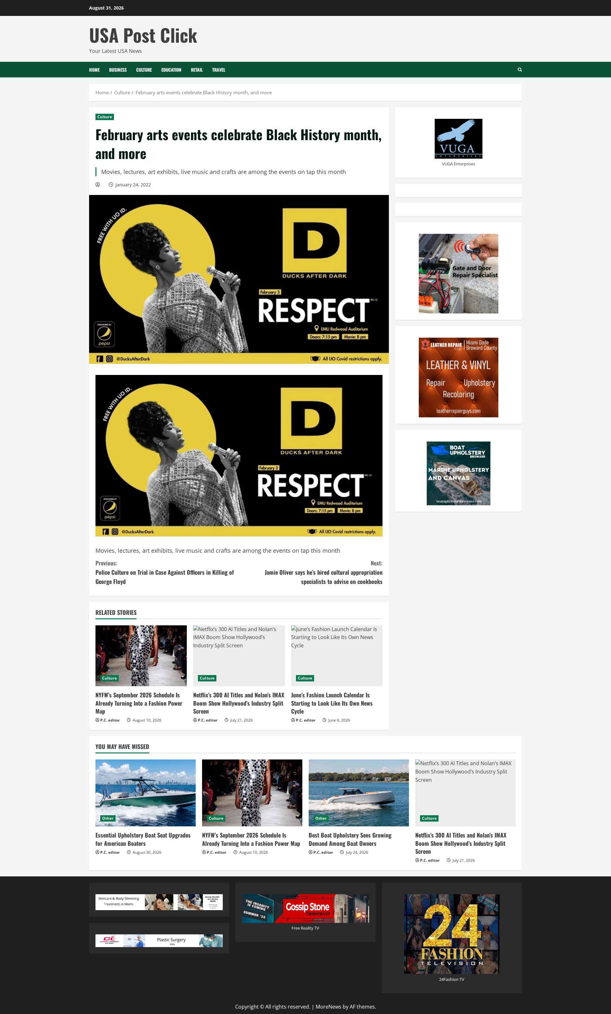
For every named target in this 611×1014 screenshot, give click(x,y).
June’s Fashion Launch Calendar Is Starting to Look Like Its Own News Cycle (332, 703)
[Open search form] (520, 69)
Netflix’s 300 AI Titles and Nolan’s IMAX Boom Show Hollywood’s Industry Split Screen (238, 703)
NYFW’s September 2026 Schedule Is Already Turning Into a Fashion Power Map (138, 703)
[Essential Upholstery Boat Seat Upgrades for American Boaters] (145, 792)
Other (108, 818)
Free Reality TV (305, 928)
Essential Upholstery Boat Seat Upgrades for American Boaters (143, 839)
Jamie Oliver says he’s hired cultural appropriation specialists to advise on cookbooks (324, 572)
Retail (197, 69)
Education (171, 69)
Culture (144, 69)
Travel (218, 69)
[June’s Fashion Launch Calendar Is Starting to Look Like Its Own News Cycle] (337, 656)
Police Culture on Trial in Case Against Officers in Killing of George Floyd (164, 572)
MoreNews (328, 1006)
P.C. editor (110, 720)
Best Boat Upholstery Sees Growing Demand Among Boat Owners (350, 839)
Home (94, 69)
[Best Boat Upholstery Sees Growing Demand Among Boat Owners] (359, 792)
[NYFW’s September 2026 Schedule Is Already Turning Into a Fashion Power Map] (141, 656)
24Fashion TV (451, 979)
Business (118, 69)
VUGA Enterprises (458, 164)
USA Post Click (143, 34)
